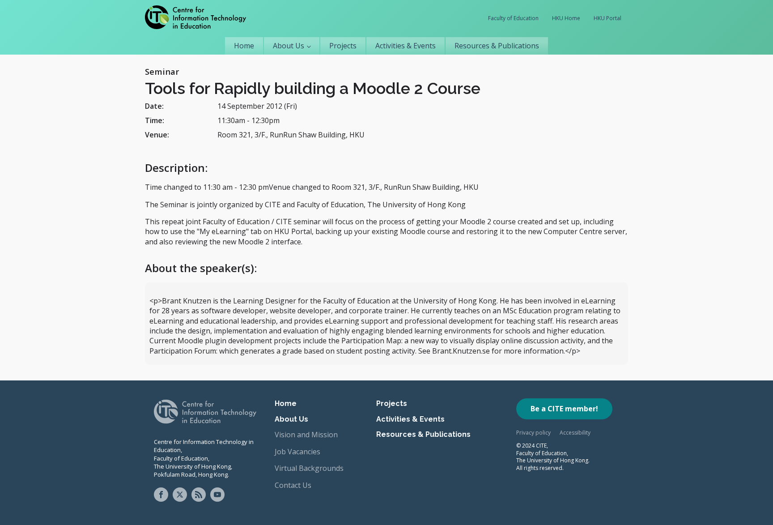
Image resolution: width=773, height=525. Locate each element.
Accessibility (575, 432)
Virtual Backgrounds (309, 468)
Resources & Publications (496, 46)
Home (244, 46)
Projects (343, 46)
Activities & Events (405, 46)
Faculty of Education (513, 18)
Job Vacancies (297, 452)
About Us (288, 46)
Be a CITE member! (564, 409)
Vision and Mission (306, 435)
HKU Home (566, 18)
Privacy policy (533, 432)
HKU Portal (607, 18)
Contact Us (293, 485)
